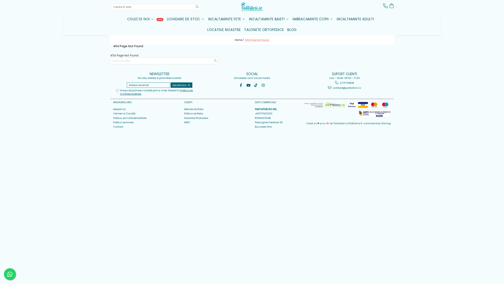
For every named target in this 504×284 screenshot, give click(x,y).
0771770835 (346, 83)
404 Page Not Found (257, 40)
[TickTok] (255, 85)
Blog (292, 29)
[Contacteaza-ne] (385, 5)
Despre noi (119, 109)
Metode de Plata (193, 109)
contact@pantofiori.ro (346, 88)
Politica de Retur (193, 113)
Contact (118, 126)
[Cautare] (197, 7)
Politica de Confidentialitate (129, 118)
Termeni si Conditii (124, 113)
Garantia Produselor (196, 118)
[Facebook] (240, 85)
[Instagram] (263, 85)
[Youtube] (248, 85)
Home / (239, 40)
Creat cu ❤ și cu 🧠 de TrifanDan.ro (327, 123)
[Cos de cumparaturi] (391, 5)
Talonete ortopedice (264, 29)
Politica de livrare (123, 122)
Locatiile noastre (224, 29)
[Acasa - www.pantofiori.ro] (252, 7)
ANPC (187, 122)
